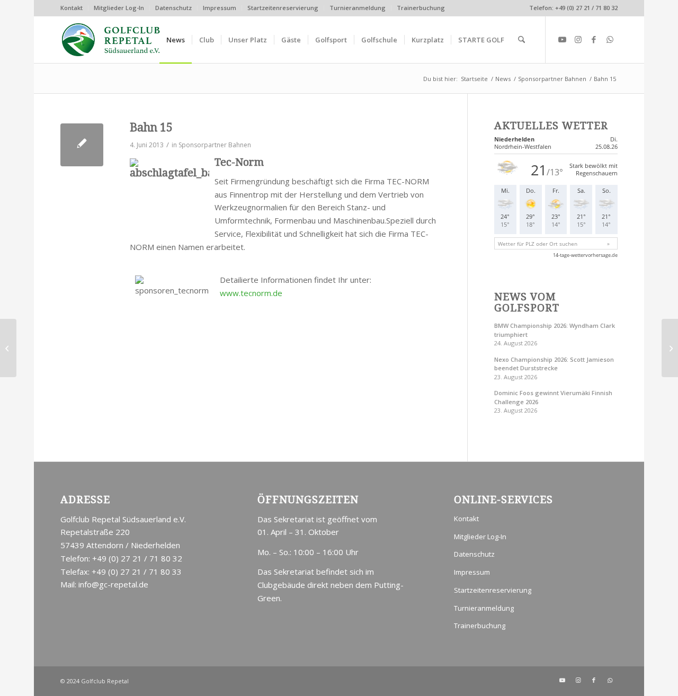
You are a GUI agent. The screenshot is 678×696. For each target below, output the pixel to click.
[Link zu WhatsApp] (610, 39)
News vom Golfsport (526, 302)
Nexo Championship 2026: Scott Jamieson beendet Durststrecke (554, 363)
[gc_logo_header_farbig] (111, 39)
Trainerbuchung (421, 8)
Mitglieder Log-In (119, 8)
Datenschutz (173, 8)
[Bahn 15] (81, 144)
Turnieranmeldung (357, 8)
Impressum (219, 8)
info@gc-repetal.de (113, 584)
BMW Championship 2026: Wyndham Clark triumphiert (554, 330)
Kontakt (71, 8)
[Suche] (521, 39)
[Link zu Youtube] (562, 39)
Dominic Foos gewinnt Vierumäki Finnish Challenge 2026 (553, 397)
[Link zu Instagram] (578, 39)
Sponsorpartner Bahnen (215, 144)
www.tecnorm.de (251, 293)
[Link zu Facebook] (594, 39)
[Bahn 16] (8, 348)
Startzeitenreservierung (282, 8)
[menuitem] (74, 8)
